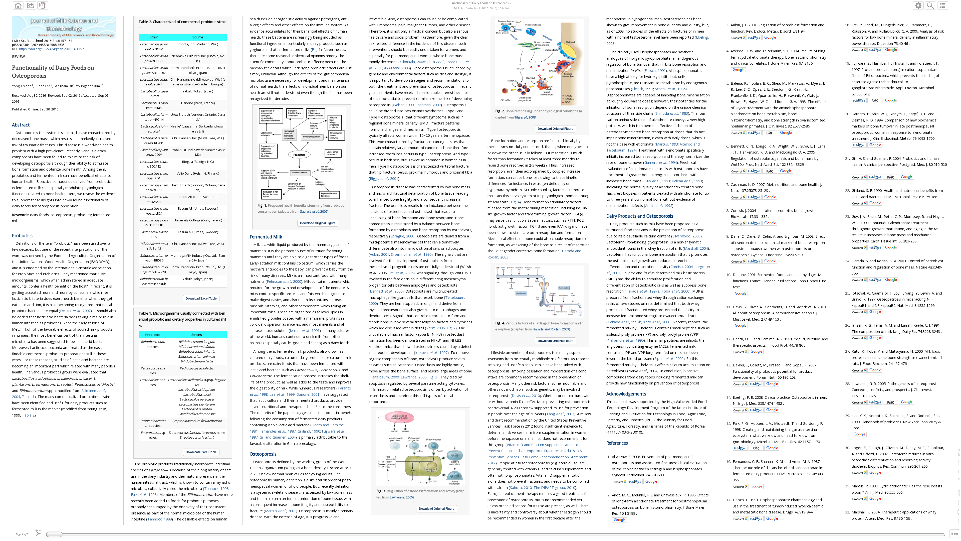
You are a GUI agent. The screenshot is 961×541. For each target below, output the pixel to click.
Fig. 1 (316, 49)
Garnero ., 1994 (660, 162)
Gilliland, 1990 (309, 431)
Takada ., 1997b (624, 322)
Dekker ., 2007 (75, 310)
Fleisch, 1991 (655, 70)
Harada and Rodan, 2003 (551, 329)
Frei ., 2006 (400, 272)
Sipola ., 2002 (668, 358)
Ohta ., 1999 (440, 61)
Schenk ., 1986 (670, 88)
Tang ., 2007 (560, 414)
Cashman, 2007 (428, 104)
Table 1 (28, 396)
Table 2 (28, 415)
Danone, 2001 (307, 394)
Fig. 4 (515, 202)
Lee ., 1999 (282, 394)
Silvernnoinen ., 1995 (411, 254)
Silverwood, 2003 (686, 236)
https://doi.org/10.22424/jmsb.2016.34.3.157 (51, 49)
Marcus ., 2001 (280, 510)
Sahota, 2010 (521, 487)
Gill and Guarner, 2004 (278, 437)
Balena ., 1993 (687, 181)
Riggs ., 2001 (384, 178)
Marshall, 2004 (696, 248)
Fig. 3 (432, 377)
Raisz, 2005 (435, 328)
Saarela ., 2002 (313, 211)
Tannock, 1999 (159, 519)
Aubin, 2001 (379, 254)
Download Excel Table (201, 298)
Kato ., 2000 (656, 322)
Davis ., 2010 (526, 395)
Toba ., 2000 (675, 291)
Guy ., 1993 (657, 181)
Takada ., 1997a (642, 291)
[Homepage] (18, 5)
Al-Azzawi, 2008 (397, 68)
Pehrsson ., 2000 (284, 281)
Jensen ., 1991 (305, 330)
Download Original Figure (318, 223)
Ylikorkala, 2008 (412, 61)
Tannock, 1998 (216, 488)
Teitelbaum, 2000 (384, 377)
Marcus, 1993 (667, 144)
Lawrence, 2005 (413, 377)
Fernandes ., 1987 (278, 431)
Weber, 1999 (403, 104)
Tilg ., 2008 (525, 117)
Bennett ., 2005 (386, 291)
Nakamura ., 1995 (626, 340)
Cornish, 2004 (681, 266)
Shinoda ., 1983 (672, 113)
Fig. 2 (451, 328)
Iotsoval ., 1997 (431, 352)
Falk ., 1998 (143, 494)
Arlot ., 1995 (658, 205)
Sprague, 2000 (402, 236)
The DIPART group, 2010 (554, 487)
